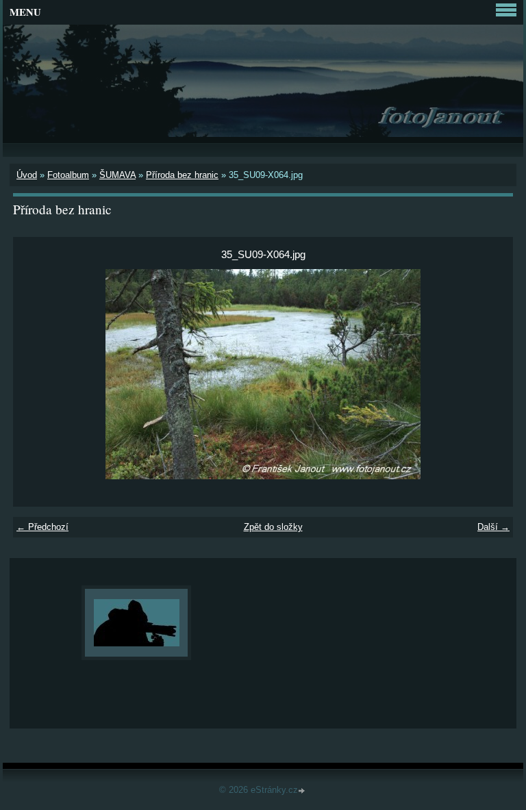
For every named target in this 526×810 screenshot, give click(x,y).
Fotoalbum (68, 175)
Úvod (26, 175)
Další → (493, 527)
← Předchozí (42, 527)
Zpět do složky (273, 527)
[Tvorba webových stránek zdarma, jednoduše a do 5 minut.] (303, 791)
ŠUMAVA (117, 175)
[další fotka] (490, 374)
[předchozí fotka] (35, 374)
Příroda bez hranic (182, 175)
